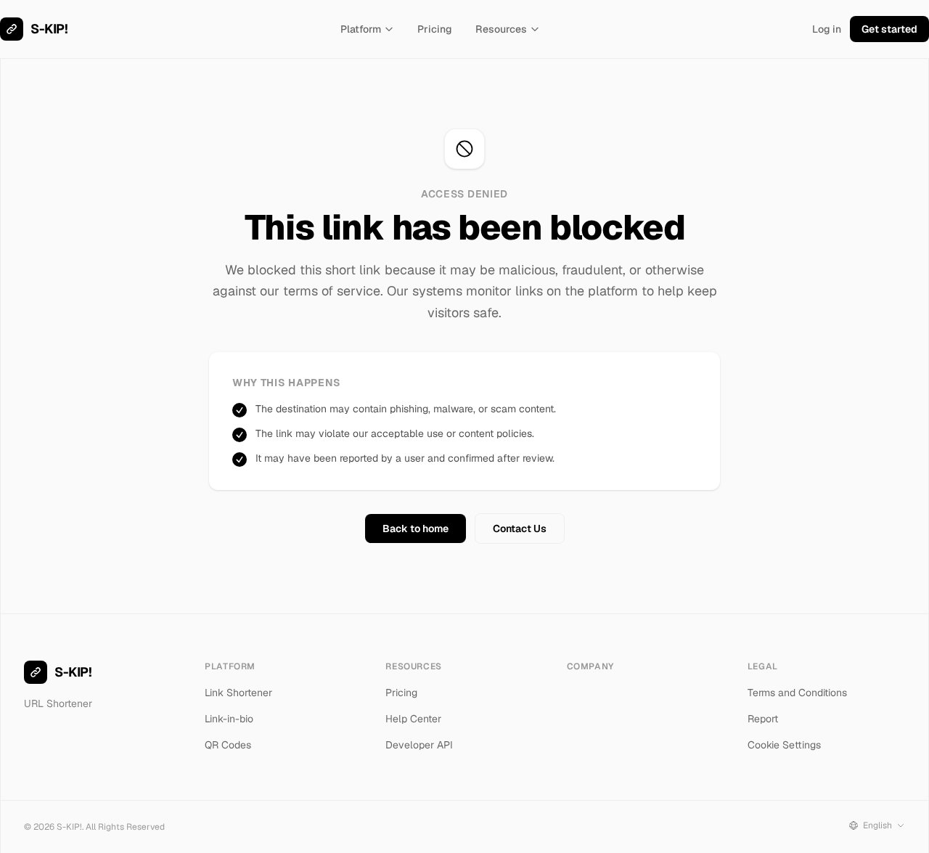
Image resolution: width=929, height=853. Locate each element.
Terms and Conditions (797, 692)
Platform (360, 29)
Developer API (419, 744)
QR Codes (228, 744)
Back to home (415, 528)
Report (763, 718)
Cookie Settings (784, 744)
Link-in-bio (229, 718)
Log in (826, 29)
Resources (501, 29)
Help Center (413, 718)
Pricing (434, 29)
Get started (889, 29)
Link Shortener (238, 692)
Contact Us (520, 528)
